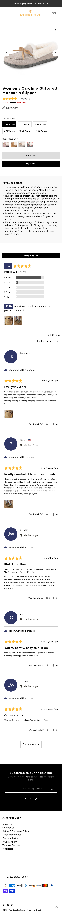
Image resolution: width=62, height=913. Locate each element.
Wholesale (7, 848)
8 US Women (40, 124)
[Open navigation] (7, 13)
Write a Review (31, 255)
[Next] (55, 53)
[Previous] (6, 53)
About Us (7, 824)
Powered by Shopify (34, 910)
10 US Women (25, 131)
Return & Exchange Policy (15, 831)
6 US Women (9, 124)
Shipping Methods (11, 834)
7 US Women (24, 124)
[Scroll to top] (56, 907)
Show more (29, 744)
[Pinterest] (30, 799)
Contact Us (8, 827)
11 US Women (41, 131)
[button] (16, 98)
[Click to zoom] (55, 29)
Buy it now (31, 163)
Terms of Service (11, 845)
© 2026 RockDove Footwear (13, 910)
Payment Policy (10, 838)
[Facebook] (26, 799)
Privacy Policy (9, 841)
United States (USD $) (18, 877)
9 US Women (9, 131)
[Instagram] (36, 799)
